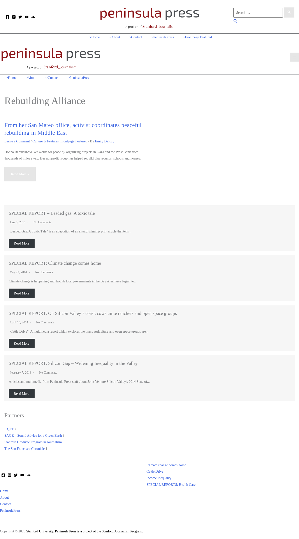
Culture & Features (45, 141)
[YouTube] (26, 17)
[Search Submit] (289, 12)
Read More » (20, 176)
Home (4, 491)
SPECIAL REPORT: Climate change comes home (55, 263)
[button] (235, 21)
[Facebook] (7, 17)
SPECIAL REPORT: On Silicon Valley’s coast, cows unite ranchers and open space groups (93, 313)
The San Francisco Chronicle (24, 448)
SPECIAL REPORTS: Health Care (170, 484)
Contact (5, 504)
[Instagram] (14, 17)
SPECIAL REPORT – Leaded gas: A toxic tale (52, 213)
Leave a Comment (17, 141)
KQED (9, 429)
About (4, 497)
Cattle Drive (154, 471)
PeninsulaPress (10, 510)
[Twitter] (20, 17)
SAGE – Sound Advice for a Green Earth (33, 435)
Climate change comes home (166, 465)
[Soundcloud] (33, 17)
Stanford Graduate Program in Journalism (33, 442)
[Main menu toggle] (294, 57)
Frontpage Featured (73, 141)
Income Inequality (158, 478)
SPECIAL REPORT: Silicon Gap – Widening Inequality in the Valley (73, 363)
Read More (21, 243)
